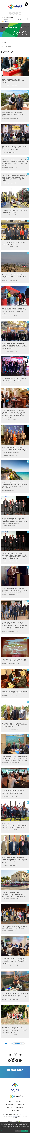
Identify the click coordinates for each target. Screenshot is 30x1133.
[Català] (18, 19)
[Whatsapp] (20, 1060)
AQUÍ (17, 1127)
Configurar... (4, 1130)
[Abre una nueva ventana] (10, 13)
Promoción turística (16, 27)
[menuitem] (18, 19)
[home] (15, 6)
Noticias (4, 42)
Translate (6, 21)
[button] (2, 2)
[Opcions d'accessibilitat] (26, 4)
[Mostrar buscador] (28, 19)
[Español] (20, 19)
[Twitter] (13, 1060)
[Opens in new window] (13, 33)
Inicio (2, 46)
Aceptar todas (24, 1130)
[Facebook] (9, 1060)
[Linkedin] (16, 1060)
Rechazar (18, 1130)
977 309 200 (15, 1116)
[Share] (28, 58)
